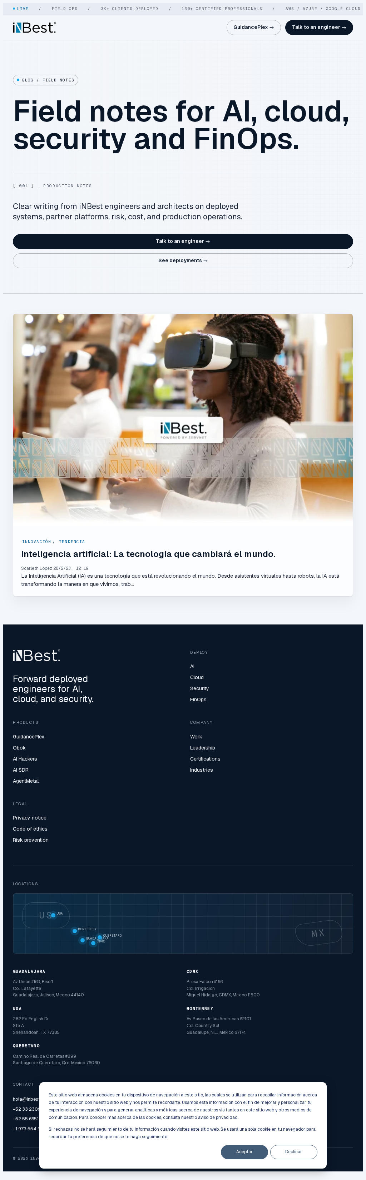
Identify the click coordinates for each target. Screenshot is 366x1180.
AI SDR (21, 770)
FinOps (198, 699)
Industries (201, 770)
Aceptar (244, 1152)
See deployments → (183, 260)
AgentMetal (26, 781)
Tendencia (72, 541)
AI (192, 666)
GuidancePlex (28, 736)
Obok (19, 748)
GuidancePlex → (253, 27)
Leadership (202, 748)
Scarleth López (36, 568)
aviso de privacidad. (218, 1117)
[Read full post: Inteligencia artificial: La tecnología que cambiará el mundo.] (183, 420)
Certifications (205, 759)
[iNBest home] (34, 27)
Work (196, 736)
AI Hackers (25, 759)
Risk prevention (31, 840)
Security (199, 688)
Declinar (293, 1152)
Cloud (197, 677)
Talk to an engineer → (319, 27)
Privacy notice (29, 818)
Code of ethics (30, 829)
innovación (36, 541)
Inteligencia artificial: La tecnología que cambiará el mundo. (148, 553)
